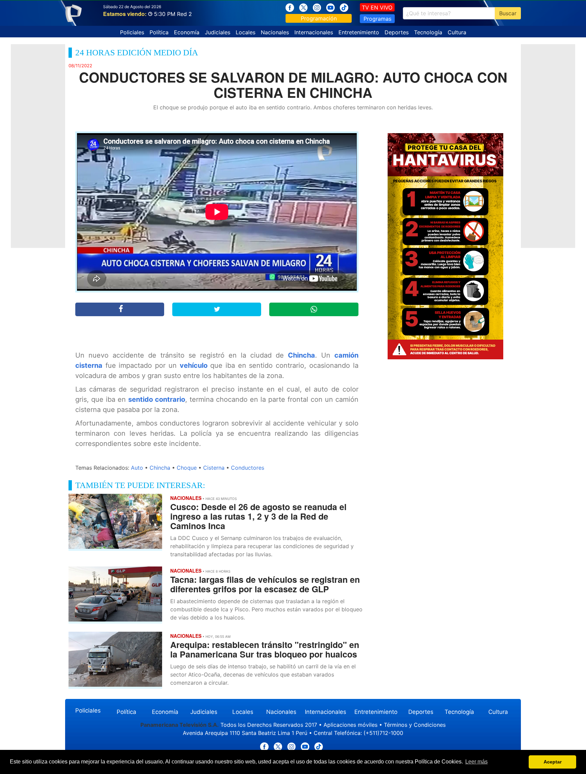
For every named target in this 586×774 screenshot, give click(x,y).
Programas (377, 18)
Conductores (247, 467)
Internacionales (313, 32)
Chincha (301, 355)
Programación (319, 18)
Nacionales (275, 32)
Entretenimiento (358, 32)
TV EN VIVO (377, 7)
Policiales (132, 32)
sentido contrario (156, 399)
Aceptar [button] (553, 761)
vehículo (194, 365)
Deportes (397, 32)
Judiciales (217, 32)
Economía (186, 32)
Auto (137, 467)
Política (159, 32)
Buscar (507, 13)
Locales (245, 32)
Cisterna (213, 467)
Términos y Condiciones (415, 724)
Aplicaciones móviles (350, 724)
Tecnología (428, 32)
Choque (187, 467)
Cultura (457, 32)
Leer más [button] (476, 761)
